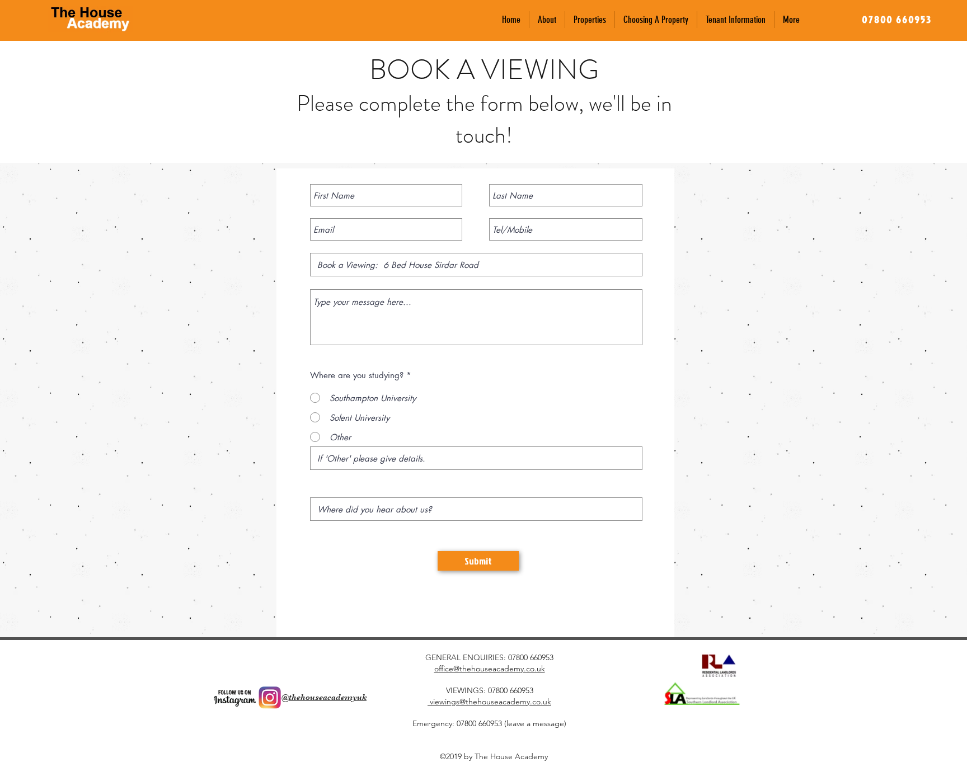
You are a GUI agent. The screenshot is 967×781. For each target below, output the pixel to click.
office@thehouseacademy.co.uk (489, 669)
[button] (589, 19)
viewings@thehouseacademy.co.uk (489, 702)
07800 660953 (530, 657)
